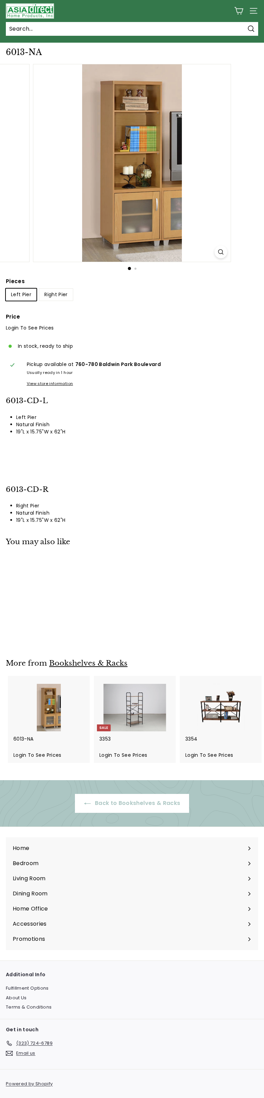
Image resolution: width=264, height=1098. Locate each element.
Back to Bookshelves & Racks (137, 803)
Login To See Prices (30, 327)
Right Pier (56, 294)
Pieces (15, 281)
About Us (16, 997)
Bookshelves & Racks (88, 663)
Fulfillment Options (27, 988)
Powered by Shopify (29, 1083)
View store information (50, 383)
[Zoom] (220, 252)
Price (13, 316)
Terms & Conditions (29, 1007)
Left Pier (21, 294)
